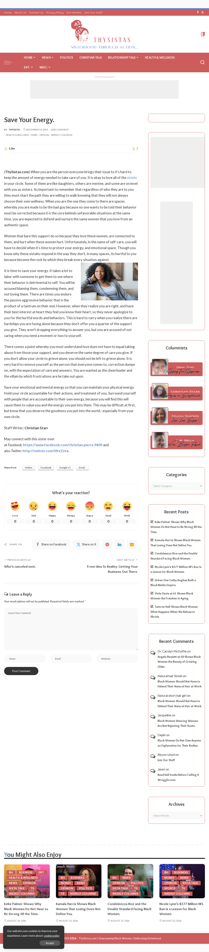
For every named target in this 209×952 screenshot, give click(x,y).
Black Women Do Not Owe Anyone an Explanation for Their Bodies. (179, 743)
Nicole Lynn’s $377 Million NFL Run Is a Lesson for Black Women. (181, 909)
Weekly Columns (61, 135)
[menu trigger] (10, 62)
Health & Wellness (17, 135)
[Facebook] (198, 12)
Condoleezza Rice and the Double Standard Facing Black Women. (129, 909)
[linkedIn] (120, 544)
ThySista (14, 129)
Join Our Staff (166, 760)
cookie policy (52, 935)
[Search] (202, 62)
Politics (85, 888)
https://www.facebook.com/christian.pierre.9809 (62, 445)
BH (11, 872)
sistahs (132, 177)
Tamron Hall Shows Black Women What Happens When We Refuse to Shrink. (174, 612)
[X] (202, 12)
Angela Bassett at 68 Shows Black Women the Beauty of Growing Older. (179, 662)
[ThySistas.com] (104, 34)
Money (66, 883)
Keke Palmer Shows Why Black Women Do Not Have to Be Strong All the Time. (176, 527)
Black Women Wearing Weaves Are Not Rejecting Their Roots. (178, 723)
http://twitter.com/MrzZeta (45, 451)
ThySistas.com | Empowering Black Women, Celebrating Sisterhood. (120, 938)
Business (26, 872)
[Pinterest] (107, 544)
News (34, 135)
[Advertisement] (104, 89)
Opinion (44, 135)
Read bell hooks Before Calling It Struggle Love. (178, 777)
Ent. (41, 872)
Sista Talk (17, 888)
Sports (170, 888)
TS (32, 888)
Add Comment (60, 129)
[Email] (132, 544)
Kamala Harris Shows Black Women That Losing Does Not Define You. (78, 909)
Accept (50, 943)
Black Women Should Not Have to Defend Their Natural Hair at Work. (180, 684)
